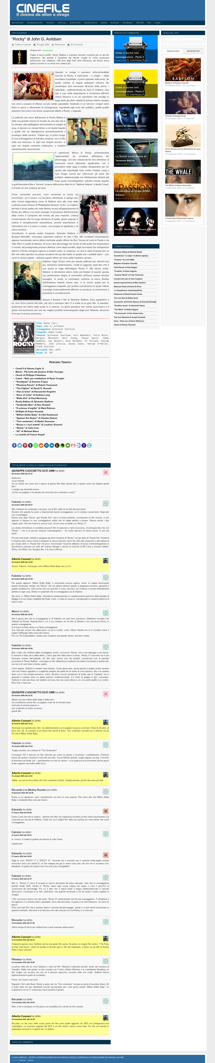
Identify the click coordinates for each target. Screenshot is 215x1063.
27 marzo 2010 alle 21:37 (22, 879)
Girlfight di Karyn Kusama (29, 411)
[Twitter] (19, 445)
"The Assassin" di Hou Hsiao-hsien (128, 313)
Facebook (127, 23)
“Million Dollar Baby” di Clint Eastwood (37, 414)
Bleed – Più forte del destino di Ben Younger (39, 372)
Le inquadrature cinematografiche (128, 290)
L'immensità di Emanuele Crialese (179, 218)
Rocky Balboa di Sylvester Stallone (34, 401)
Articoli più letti (193, 51)
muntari (114, 23)
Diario (104, 23)
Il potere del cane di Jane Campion (128, 279)
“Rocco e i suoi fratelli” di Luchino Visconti (39, 424)
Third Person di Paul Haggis (125, 267)
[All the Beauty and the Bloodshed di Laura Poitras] (183, 147)
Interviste (75, 23)
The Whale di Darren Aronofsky (178, 185)
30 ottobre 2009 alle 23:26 (22, 746)
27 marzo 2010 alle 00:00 (22, 813)
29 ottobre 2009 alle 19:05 (22, 648)
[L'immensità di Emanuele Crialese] (183, 216)
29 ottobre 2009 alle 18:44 (22, 614)
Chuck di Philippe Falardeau (31, 375)
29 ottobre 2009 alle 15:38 (22, 579)
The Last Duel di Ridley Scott (126, 298)
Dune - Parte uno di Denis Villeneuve (129, 321)
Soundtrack (90, 23)
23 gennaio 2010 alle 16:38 (22, 793)
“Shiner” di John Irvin (27, 428)
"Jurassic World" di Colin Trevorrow (129, 275)
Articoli (62, 23)
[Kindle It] (57, 445)
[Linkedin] (51, 445)
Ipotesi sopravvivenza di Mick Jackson (130, 283)
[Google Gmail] (73, 445)
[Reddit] (41, 445)
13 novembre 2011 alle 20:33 (23, 940)
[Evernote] (62, 445)
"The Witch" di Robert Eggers (126, 309)
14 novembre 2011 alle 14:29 (23, 1002)
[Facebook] (14, 445)
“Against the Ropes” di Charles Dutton (36, 418)
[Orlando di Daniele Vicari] (183, 113)
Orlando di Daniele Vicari (175, 116)
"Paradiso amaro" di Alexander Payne (129, 306)
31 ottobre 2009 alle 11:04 (22, 776)
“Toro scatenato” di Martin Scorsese (35, 421)
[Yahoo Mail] (84, 445)
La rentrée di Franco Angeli (30, 434)
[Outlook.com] (78, 445)
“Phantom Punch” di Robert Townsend (36, 385)
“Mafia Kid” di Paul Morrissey (31, 398)
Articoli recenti (173, 51)
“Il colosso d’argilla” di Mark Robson (35, 408)
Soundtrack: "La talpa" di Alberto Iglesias (131, 256)
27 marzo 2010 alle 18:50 (22, 856)
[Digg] (46, 445)
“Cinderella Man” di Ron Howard (33, 405)
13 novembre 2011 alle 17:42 (23, 923)
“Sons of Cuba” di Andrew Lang (33, 395)
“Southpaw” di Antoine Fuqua (32, 381)
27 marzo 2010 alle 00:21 (22, 835)
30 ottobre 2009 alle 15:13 (22, 724)
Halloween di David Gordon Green (128, 294)
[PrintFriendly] (89, 445)
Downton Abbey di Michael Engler (128, 252)
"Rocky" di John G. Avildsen (36, 39)
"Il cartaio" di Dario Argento (125, 271)
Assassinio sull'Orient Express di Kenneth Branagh (135, 302)
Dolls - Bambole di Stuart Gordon (136, 229)
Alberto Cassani (21, 559)
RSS (149, 23)
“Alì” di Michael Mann (27, 431)
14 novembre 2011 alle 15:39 (23, 1019)
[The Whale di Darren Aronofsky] (183, 183)
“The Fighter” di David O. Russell (33, 388)
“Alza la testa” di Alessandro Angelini (36, 391)
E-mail (158, 23)
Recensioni (17, 23)
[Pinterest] (25, 445)
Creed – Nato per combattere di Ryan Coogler (40, 378)
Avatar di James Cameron (131, 126)
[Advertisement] (60, 456)
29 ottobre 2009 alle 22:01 (22, 695)
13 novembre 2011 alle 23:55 (23, 962)
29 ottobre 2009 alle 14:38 (22, 562)
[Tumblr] (30, 445)
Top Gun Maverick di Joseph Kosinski (129, 317)
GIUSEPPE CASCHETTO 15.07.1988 (33, 470)
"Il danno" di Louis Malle (124, 260)
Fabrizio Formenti (23, 44)
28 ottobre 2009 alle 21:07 (22, 474)
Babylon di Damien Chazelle (177, 83)
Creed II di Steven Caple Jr (30, 368)
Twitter (140, 23)
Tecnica (50, 23)
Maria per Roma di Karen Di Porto (127, 286)
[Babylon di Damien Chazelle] (183, 80)
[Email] (67, 445)
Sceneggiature (35, 23)
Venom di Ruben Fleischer (125, 325)
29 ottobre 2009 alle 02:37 (22, 505)
